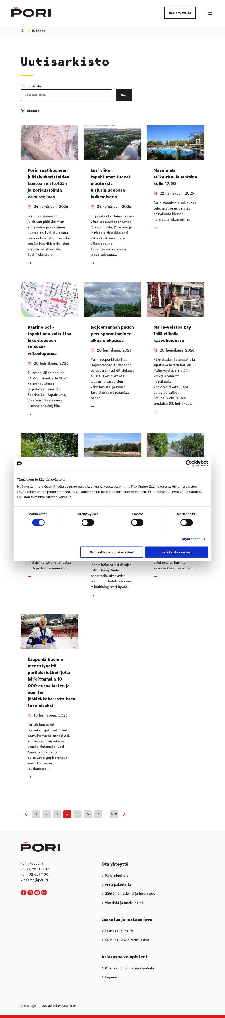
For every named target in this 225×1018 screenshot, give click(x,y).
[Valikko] (209, 12)
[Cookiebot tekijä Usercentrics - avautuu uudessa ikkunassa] (189, 463)
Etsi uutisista (31, 86)
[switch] (88, 522)
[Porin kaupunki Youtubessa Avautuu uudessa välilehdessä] (37, 893)
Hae (124, 95)
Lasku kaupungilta (119, 931)
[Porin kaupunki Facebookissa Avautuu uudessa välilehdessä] (23, 893)
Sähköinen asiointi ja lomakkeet (129, 894)
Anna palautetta (117, 885)
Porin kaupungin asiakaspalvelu (129, 968)
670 (114, 814)
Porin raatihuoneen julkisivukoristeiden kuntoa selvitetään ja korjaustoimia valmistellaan (48, 183)
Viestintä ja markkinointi (124, 903)
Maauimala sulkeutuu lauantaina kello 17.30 (175, 177)
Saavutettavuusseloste (59, 1006)
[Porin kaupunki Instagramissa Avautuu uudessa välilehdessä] (30, 893)
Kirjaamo (111, 977)
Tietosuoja (28, 1006)
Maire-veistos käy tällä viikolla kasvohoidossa (172, 333)
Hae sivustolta (180, 13)
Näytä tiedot (190, 539)
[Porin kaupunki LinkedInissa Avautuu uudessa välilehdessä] (44, 893)
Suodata (32, 111)
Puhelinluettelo (116, 875)
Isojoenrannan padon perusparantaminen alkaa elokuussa (112, 333)
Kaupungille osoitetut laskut (126, 940)
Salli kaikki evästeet (176, 552)
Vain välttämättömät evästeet (112, 552)
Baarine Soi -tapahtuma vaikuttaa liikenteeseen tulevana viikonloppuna (49, 340)
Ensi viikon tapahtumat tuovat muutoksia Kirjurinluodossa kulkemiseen (111, 183)
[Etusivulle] (31, 12)
